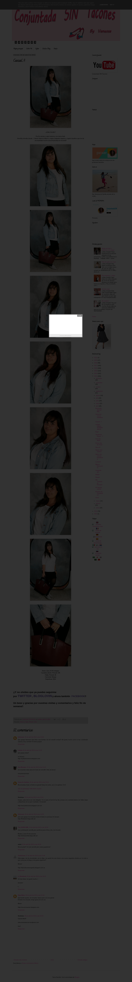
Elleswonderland (68, 335)
